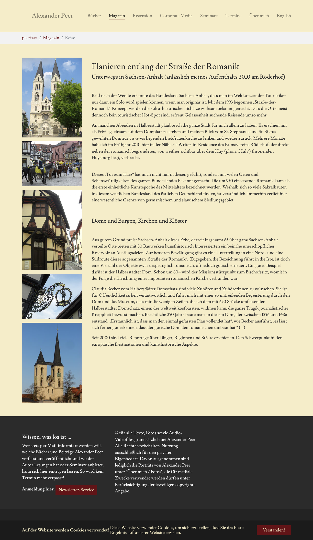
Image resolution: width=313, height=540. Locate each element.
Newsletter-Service (76, 490)
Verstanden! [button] (274, 530)
